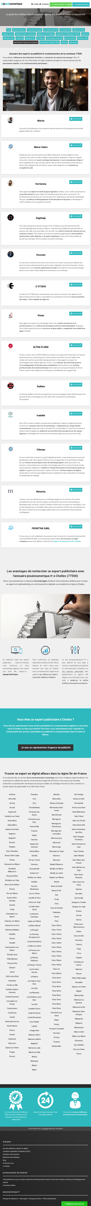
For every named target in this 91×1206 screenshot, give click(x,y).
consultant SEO (65, 30)
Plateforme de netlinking (11, 1157)
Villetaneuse (79, 1027)
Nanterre (56, 856)
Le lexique (6, 1166)
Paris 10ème (56, 925)
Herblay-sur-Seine (34, 877)
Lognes (34, 1026)
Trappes (79, 958)
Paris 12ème (56, 934)
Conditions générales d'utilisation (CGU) (16, 1151)
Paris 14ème (56, 943)
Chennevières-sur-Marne (12, 948)
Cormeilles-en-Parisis (12, 1002)
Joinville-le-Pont (34, 898)
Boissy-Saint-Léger (12, 855)
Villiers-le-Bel (79, 1032)
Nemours (56, 860)
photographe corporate (54, 38)
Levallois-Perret (34, 1009)
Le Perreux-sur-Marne (34, 951)
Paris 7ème (56, 1000)
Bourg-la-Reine (12, 876)
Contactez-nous (8, 1163)
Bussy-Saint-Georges (12, 899)
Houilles (34, 882)
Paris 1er (56, 969)
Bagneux (12, 834)
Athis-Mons (12, 821)
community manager (34, 30)
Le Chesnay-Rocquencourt (34, 935)
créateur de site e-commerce (25, 34)
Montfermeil (56, 815)
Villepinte (78, 1023)
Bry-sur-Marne (12, 893)
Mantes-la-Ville (34, 1052)
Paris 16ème (56, 952)
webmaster (73, 42)
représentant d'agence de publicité (26, 42)
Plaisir (56, 1020)
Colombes (12, 981)
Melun (34, 1070)
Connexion (45, 4)
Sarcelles (78, 894)
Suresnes (78, 940)
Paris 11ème (56, 930)
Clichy (12, 972)
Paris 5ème (56, 991)
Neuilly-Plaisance (56, 864)
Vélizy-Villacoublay (79, 978)
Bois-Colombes (12, 851)
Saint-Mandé (79, 856)
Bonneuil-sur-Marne (12, 864)
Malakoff (34, 1043)
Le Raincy (34, 977)
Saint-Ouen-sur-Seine (79, 883)
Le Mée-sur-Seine (34, 946)
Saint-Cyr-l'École (79, 821)
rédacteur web (83, 38)
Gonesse (34, 864)
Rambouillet (56, 1046)
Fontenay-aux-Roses (34, 813)
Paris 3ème (56, 982)
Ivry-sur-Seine (34, 893)
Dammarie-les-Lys (12, 1021)
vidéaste (64, 42)
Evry (34, 799)
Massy (34, 1057)
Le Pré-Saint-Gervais (34, 970)
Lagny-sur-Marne (34, 921)
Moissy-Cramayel (56, 803)
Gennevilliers (34, 851)
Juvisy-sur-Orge (34, 902)
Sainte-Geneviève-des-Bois (79, 830)
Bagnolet (12, 838)
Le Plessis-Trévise (34, 965)
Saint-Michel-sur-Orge (78, 868)
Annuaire (6, 1148)
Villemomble (79, 995)
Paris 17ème (56, 956)
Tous (8, 30)
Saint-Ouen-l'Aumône (78, 876)
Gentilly (34, 856)
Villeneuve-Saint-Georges (78, 1013)
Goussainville (34, 869)
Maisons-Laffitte (34, 1039)
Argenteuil (12, 812)
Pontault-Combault (56, 1029)
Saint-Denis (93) (79, 825)
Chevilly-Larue (12, 954)
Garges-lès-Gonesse (34, 845)
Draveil (12, 1035)
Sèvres (79, 920)
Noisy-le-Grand (56, 886)
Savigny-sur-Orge (78, 907)
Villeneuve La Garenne (79, 1001)
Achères (12, 794)
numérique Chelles (9, 1185)
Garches (34, 840)
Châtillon (12, 934)
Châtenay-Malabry (12, 930)
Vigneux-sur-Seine (79, 987)
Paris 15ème (56, 947)
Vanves (79, 974)
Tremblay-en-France (79, 963)
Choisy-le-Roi (12, 963)
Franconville (34, 826)
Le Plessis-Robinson (34, 959)
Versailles (79, 982)
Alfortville (12, 799)
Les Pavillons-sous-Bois (34, 998)
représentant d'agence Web (49, 42)
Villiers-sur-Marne (79, 1036)
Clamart (12, 968)
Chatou (12, 938)
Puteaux (56, 1042)
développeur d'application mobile (68, 34)
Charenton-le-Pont (12, 925)
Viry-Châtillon (79, 1045)
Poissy (56, 1024)
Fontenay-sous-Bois (34, 820)
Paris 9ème (56, 1008)
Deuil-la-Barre (12, 1026)
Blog (4, 1160)
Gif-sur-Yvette (34, 860)
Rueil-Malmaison (79, 812)
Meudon (57, 794)
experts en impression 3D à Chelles (67, 541)
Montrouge (56, 847)
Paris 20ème (56, 973)
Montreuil (56, 842)
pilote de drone (70, 38)
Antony (12, 803)
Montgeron (56, 819)
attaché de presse (19, 30)
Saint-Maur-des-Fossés (79, 861)
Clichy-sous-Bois (12, 976)
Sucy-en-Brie (79, 936)
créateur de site (8, 34)
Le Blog (36, 4)
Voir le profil (76, 119)
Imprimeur (19, 38)
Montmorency (56, 838)
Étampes (34, 794)
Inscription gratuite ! (81, 4)
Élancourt (12, 1043)
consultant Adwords (51, 30)
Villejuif (79, 991)
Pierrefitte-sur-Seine (56, 1014)
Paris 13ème (56, 938)
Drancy (12, 1030)
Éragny (12, 1052)
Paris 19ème (56, 965)
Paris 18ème (56, 960)
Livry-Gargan (34, 1022)
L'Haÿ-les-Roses (34, 1013)
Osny (57, 904)
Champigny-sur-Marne (12, 915)
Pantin (56, 917)
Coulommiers (12, 1008)
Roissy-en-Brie (78, 799)
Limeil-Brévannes (34, 1017)
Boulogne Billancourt (12, 870)
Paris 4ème (56, 986)
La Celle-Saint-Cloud (34, 908)
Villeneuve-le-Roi (79, 1007)
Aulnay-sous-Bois (12, 829)
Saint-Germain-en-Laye (79, 845)
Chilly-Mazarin (12, 959)
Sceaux (79, 911)
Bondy (12, 860)
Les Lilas (34, 988)
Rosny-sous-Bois (78, 807)
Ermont (12, 1056)
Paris (57, 921)
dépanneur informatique (46, 34)
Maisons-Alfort (34, 1035)
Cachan (12, 905)
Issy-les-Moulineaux (34, 887)
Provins (56, 1037)
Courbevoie (12, 1013)
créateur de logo (78, 30)
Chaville (12, 943)
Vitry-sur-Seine (79, 1049)
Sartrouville (79, 898)
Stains (78, 931)
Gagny (34, 835)
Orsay (56, 899)
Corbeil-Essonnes (12, 997)
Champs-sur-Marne (12, 921)
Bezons (12, 842)
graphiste (85, 34)
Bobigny (12, 847)
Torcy (79, 953)
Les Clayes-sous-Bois (34, 982)
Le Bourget (34, 930)
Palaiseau (56, 912)
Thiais (78, 949)
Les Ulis (34, 1004)
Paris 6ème (56, 995)
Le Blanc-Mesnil (34, 925)
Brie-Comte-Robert (12, 885)
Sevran (79, 915)
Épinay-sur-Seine (12, 1048)
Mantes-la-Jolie (34, 1048)
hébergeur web (9, 38)
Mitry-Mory (56, 799)
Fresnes (34, 831)
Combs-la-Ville (12, 985)
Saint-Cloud (78, 816)
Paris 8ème (56, 1004)
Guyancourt (34, 873)
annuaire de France (10, 674)
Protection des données (11, 1154)
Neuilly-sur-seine (56, 873)
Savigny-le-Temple (79, 902)
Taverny (79, 944)
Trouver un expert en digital (61, 4)
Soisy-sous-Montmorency (78, 925)
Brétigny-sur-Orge (12, 880)
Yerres (78, 1054)
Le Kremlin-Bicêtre (34, 942)
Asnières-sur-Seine (12, 816)
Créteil (12, 1017)
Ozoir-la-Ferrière (56, 908)
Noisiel (56, 882)
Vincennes (79, 1041)
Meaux (34, 1065)
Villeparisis (79, 1019)
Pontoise (56, 1033)
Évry (34, 803)
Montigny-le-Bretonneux (56, 825)
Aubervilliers (12, 825)
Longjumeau (34, 1030)
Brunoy (12, 889)
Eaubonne (12, 1039)
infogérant (40, 38)
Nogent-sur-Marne (57, 877)
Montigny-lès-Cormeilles (56, 832)
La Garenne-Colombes (34, 915)
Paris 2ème (56, 978)
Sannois (79, 889)
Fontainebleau (34, 807)
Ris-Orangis (78, 794)
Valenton (78, 969)
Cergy (12, 909)
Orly (56, 895)
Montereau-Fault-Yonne (56, 809)
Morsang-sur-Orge (57, 851)
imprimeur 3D (30, 38)
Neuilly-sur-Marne (56, 869)
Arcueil (12, 807)
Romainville (79, 803)
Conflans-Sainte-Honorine (12, 990)
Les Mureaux (34, 993)
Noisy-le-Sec (56, 890)
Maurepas (34, 1061)
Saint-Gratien (79, 851)
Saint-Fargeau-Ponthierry (78, 838)
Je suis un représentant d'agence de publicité (45, 747)
